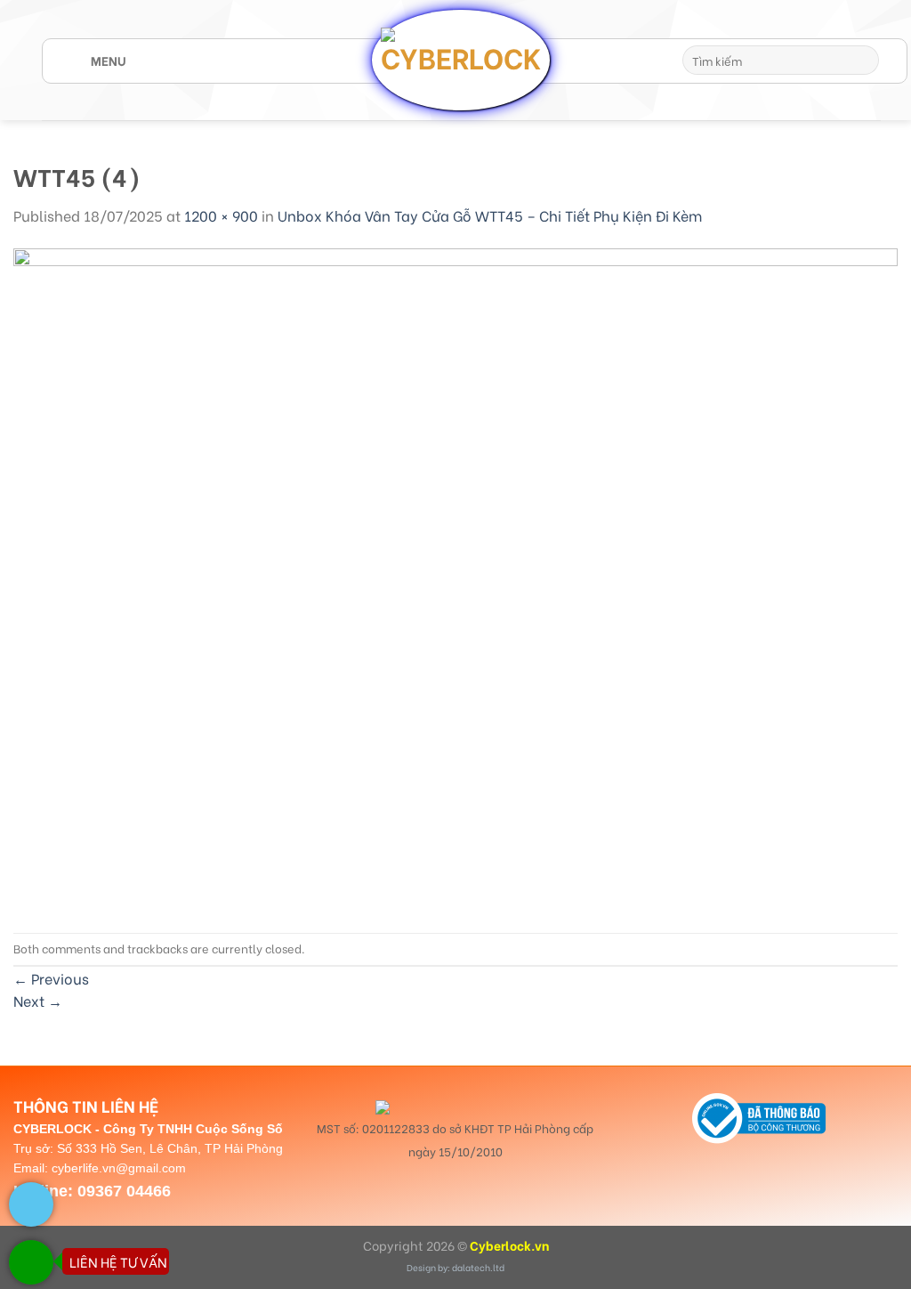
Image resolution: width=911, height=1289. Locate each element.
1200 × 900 (221, 215)
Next (37, 1000)
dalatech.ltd (478, 1267)
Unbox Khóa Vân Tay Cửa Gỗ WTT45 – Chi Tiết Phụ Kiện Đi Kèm (490, 215)
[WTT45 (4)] (455, 577)
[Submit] (862, 60)
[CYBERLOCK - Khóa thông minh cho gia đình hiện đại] (461, 60)
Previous (51, 978)
